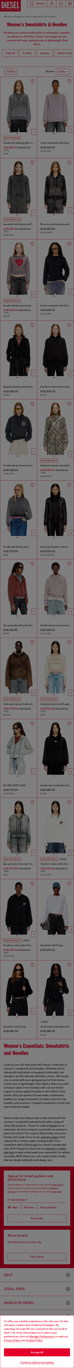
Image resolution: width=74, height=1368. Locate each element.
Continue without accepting (37, 1362)
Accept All (37, 1352)
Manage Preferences (41, 1336)
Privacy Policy (12, 1340)
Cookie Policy (34, 1340)
